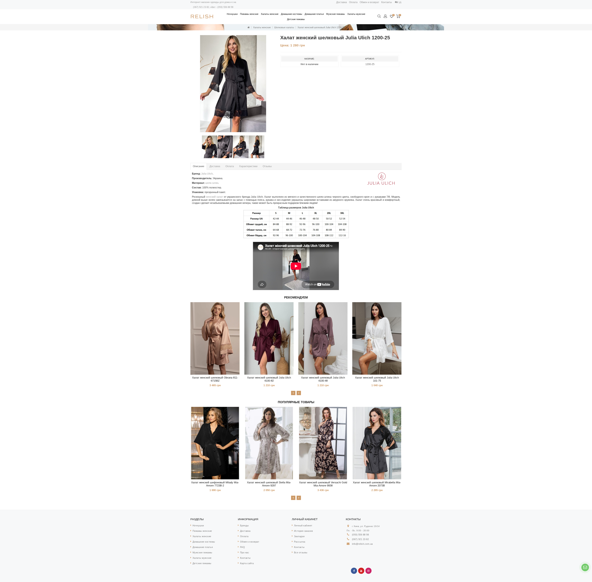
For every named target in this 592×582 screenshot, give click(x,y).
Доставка (341, 2)
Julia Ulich (207, 173)
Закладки (299, 536)
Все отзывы (300, 552)
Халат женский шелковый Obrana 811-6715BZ (215, 379)
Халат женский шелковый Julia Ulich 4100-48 (323, 379)
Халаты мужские (356, 14)
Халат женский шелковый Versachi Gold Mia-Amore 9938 (323, 484)
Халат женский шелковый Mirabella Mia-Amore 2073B (377, 484)
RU (396, 2)
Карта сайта (247, 563)
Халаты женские (269, 14)
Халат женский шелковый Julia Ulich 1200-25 (321, 27)
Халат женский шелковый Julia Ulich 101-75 (377, 379)
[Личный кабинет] (385, 16)
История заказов (303, 531)
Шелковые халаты (284, 27)
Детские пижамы (296, 19)
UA (400, 2)
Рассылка (299, 541)
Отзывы (267, 166)
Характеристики (248, 166)
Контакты (386, 2)
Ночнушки (232, 14)
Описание (198, 166)
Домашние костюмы (291, 14)
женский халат (214, 196)
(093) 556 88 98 (225, 7)
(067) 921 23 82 (201, 7)
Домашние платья (314, 14)
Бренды (244, 525)
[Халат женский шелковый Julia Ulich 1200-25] (233, 83)
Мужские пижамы (335, 14)
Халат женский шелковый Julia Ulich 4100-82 (269, 379)
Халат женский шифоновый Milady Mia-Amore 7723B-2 (215, 484)
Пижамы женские (249, 14)
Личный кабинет (303, 525)
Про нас (244, 552)
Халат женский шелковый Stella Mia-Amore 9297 (269, 484)
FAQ (242, 547)
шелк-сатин (211, 183)
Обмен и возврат (369, 2)
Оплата (353, 2)
